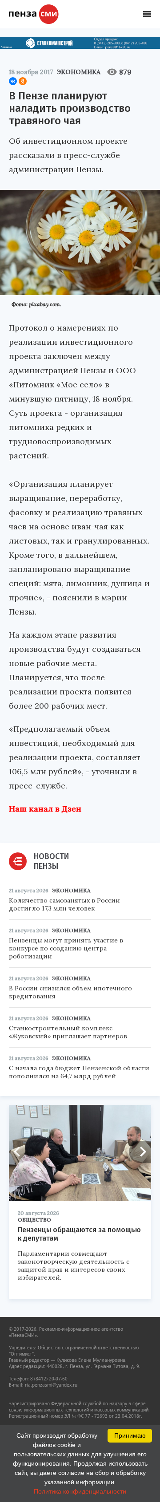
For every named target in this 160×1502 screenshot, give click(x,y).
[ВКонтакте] (13, 81)
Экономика (78, 71)
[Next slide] (140, 1152)
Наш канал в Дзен (45, 809)
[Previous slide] (20, 1152)
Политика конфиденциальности (80, 1491)
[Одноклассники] (23, 81)
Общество (34, 1219)
